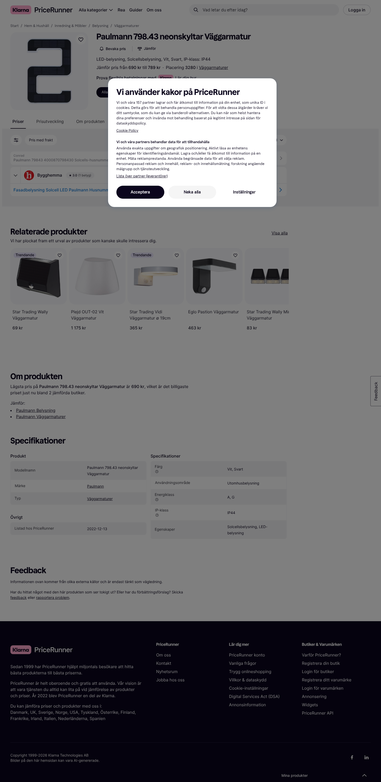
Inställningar (244, 192)
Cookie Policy (127, 130)
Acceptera (140, 192)
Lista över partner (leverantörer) (141, 176)
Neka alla (192, 192)
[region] (192, 142)
